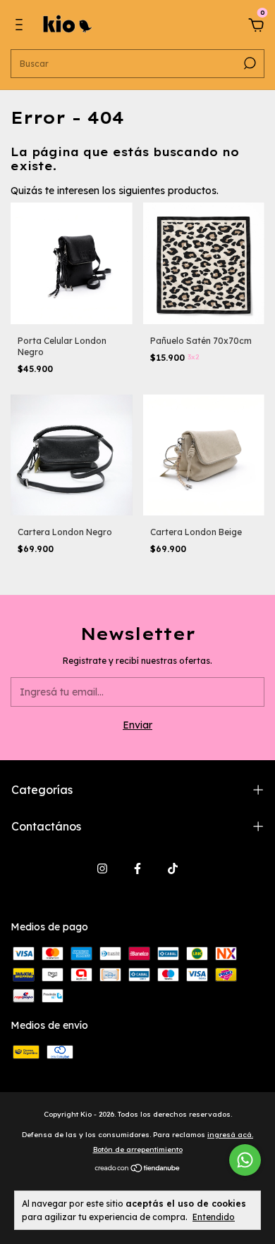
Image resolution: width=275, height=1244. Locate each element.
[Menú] (21, 26)
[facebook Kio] (137, 868)
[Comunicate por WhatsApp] (245, 1160)
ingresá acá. (230, 1134)
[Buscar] (248, 63)
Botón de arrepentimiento (138, 1149)
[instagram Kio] (102, 868)
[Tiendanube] (138, 1169)
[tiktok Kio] (172, 868)
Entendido (213, 1217)
